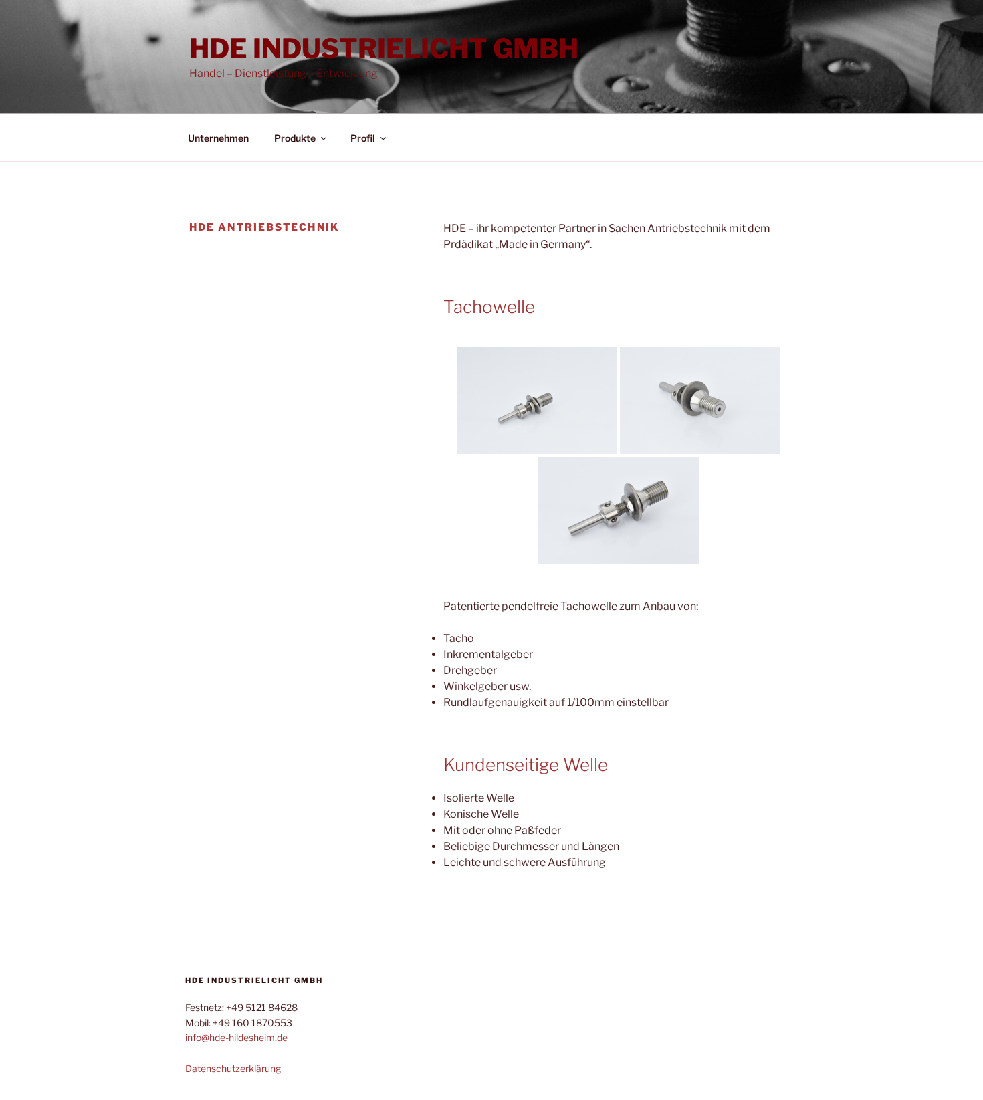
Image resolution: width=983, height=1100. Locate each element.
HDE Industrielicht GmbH (383, 48)
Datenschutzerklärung (233, 1068)
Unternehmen (218, 138)
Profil (362, 138)
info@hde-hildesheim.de (236, 1037)
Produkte (295, 138)
